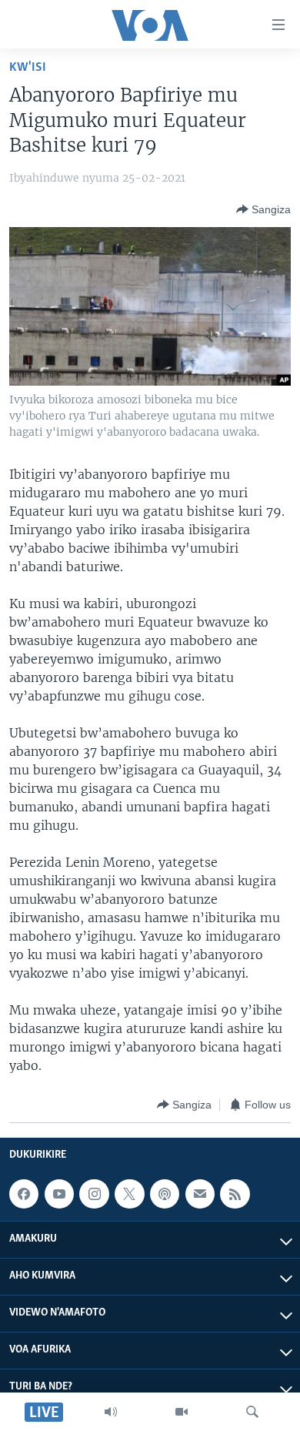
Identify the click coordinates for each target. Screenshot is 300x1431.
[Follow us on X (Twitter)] (129, 1194)
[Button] (263, 209)
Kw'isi (27, 67)
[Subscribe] (200, 1194)
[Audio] (111, 1412)
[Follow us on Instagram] (93, 1194)
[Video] (181, 1412)
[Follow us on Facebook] (23, 1194)
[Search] (252, 1412)
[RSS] (234, 1194)
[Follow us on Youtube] (59, 1194)
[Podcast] (164, 1194)
